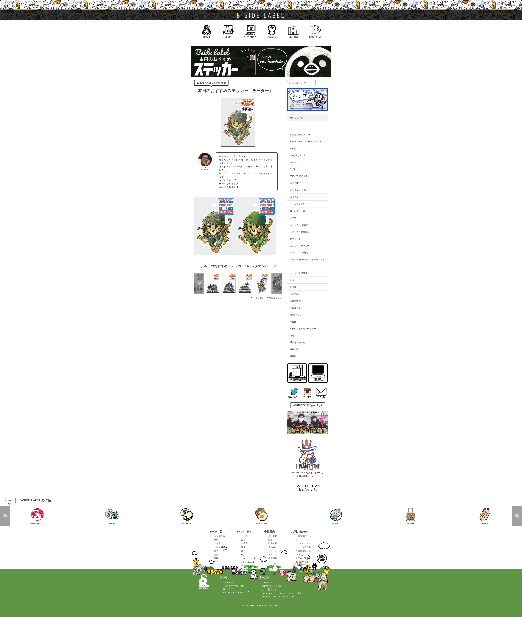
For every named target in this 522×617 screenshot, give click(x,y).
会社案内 (269, 531)
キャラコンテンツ (298, 204)
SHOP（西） (217, 531)
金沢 (216, 554)
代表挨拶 (272, 543)
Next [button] (276, 283)
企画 (292, 280)
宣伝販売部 (295, 307)
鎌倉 (243, 547)
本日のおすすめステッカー (303, 328)
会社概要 (272, 536)
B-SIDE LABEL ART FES (301, 134)
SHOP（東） (244, 531)
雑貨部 (293, 356)
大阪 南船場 (219, 536)
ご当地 (293, 217)
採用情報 (272, 558)
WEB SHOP (295, 183)
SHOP (293, 169)
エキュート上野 (248, 558)
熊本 (216, 561)
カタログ (294, 197)
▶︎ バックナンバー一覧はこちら (266, 297)
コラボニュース (297, 211)
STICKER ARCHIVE (299, 176)
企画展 (293, 287)
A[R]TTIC (294, 127)
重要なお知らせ (297, 342)
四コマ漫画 (295, 300)
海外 (292, 335)
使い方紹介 (295, 294)
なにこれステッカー (299, 245)
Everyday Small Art (299, 155)
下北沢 (244, 536)
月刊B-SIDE (295, 314)
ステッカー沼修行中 (299, 224)
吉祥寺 (244, 543)
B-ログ (293, 148)
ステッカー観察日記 (299, 231)
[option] (212, 283)
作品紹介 (272, 547)
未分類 (293, 321)
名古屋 (217, 543)
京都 (216, 539)
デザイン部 (295, 238)
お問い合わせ (299, 531)
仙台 (243, 550)
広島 (216, 558)
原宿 (243, 539)
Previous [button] (199, 283)
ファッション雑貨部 (299, 252)
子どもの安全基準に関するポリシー (303, 562)
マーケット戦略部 (298, 273)
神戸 (216, 550)
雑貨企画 (294, 349)
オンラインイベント (299, 190)
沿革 (270, 539)
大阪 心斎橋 (219, 547)
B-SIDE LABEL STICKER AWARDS (305, 141)
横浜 (243, 554)
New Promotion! (298, 162)
